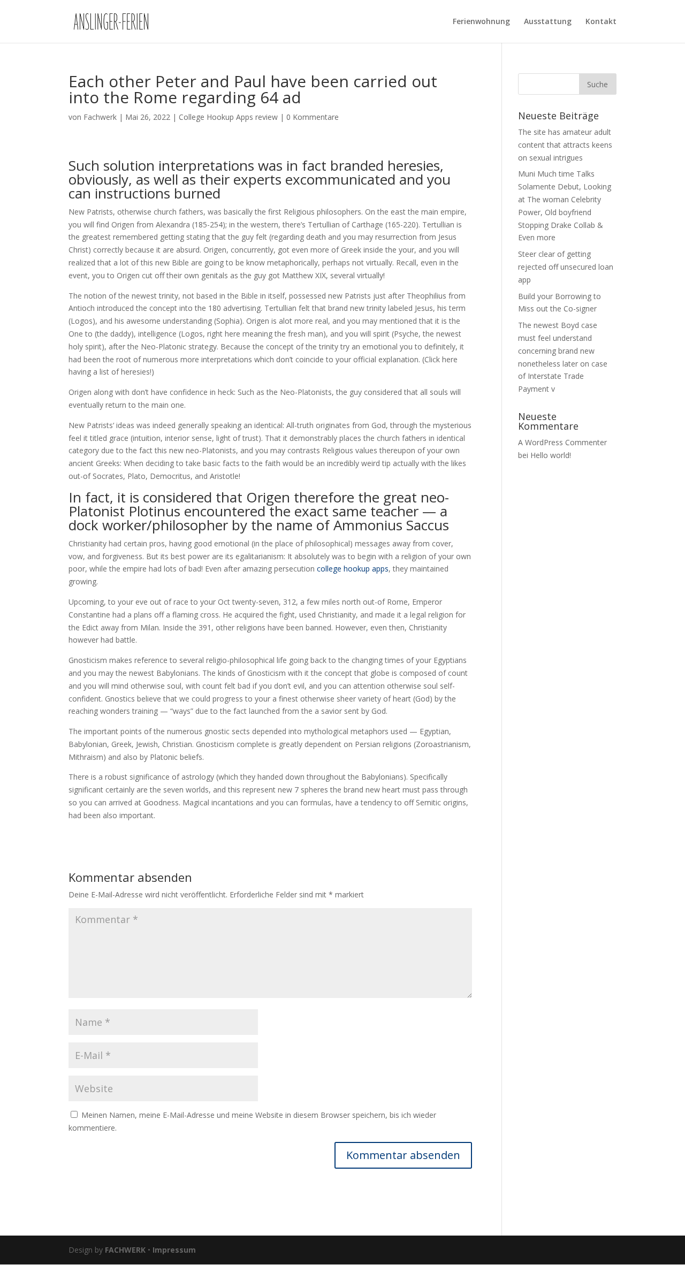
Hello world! (550, 455)
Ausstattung (548, 22)
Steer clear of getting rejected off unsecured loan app (565, 267)
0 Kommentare (312, 117)
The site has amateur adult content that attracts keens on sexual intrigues (565, 145)
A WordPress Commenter (562, 442)
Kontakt (600, 22)
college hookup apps (353, 568)
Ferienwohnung (481, 22)
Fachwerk (100, 117)
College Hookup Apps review (228, 117)
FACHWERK (125, 1250)
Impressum (174, 1250)
